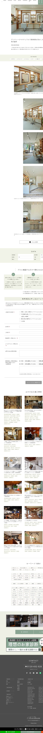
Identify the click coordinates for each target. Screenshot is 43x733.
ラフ (14, 599)
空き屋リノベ (8, 700)
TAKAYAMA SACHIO (30, 687)
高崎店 (33, 583)
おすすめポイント (27, 589)
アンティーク (26, 591)
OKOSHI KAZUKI (30, 691)
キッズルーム (33, 593)
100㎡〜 (33, 577)
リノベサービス (20, 599)
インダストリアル (33, 591)
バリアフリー (33, 595)
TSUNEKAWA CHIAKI (30, 695)
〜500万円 (39, 577)
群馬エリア (26, 604)
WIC (20, 589)
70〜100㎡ (26, 577)
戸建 (7, 681)
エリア (28, 587)
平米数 (20, 602)
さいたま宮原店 (20, 583)
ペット (20, 597)
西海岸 (39, 604)
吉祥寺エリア (22, 587)
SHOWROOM (20, 679)
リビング (26, 575)
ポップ (33, 597)
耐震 (33, 604)
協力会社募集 (29, 706)
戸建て (20, 569)
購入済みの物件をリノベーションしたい (31, 318)
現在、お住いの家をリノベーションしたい (32, 311)
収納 (33, 575)
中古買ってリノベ (9, 696)
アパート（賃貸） (15, 587)
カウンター (14, 593)
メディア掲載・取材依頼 (31, 708)
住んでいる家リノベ (23, 567)
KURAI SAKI (41, 691)
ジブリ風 (39, 593)
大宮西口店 (39, 583)
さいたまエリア (34, 589)
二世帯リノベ (39, 599)
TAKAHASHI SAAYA (30, 699)
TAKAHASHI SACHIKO (31, 688)
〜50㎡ (14, 577)
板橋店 (14, 583)
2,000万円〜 (27, 579)
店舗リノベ (14, 569)
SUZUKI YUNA (29, 692)
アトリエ (14, 591)
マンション (26, 569)
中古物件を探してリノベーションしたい (31, 314)
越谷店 (18, 685)
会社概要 (29, 682)
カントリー (20, 593)
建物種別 (26, 602)
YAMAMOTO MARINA (30, 696)
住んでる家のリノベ (9, 697)
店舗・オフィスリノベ (10, 702)
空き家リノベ (20, 604)
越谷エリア (34, 587)
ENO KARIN (41, 695)
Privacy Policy (34, 723)
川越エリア (14, 602)
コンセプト (29, 681)
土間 (39, 575)
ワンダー (33, 599)
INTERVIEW (9, 687)
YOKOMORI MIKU (30, 702)
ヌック (27, 595)
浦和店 (14, 604)
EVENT (8, 690)
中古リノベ (14, 567)
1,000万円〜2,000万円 (17, 579)
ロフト (27, 599)
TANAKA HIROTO (30, 703)
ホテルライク (26, 597)
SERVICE (9, 694)
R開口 (14, 589)
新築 (33, 569)
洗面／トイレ (20, 575)
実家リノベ (33, 567)
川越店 (27, 583)
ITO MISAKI (41, 692)
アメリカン (20, 591)
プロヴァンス (14, 597)
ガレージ (26, 593)
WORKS (8, 679)
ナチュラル (20, 595)
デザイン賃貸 (14, 595)
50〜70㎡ (20, 577)
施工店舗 (32, 602)
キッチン (14, 575)
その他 (23, 321)
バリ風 (39, 595)
